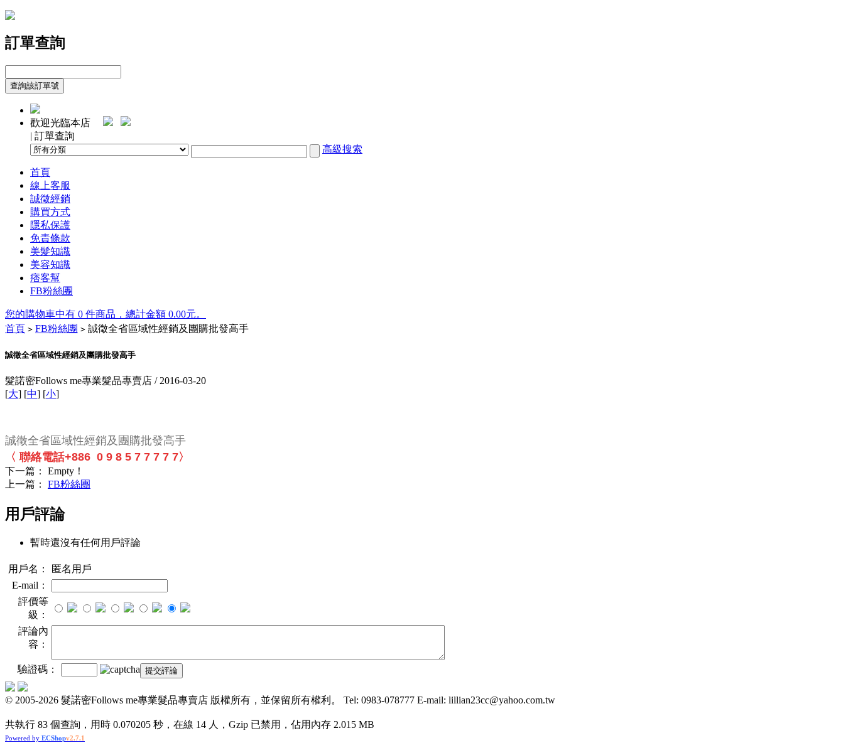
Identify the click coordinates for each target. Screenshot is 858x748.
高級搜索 (342, 149)
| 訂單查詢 (52, 136)
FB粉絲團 (51, 291)
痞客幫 (45, 277)
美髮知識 (50, 251)
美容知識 (50, 264)
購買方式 (50, 211)
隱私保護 (50, 225)
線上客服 (50, 185)
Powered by (45, 738)
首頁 (40, 172)
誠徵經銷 (50, 198)
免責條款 (50, 238)
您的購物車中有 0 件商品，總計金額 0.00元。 (105, 314)
